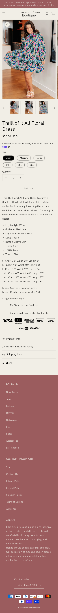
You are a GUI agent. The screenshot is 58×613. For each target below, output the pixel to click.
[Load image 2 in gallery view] (28, 107)
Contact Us (12, 474)
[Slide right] (54, 108)
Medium (24, 158)
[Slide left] (3, 108)
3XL (32, 165)
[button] (3, 13)
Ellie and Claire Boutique (32, 607)
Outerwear (11, 420)
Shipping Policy (14, 495)
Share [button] (9, 362)
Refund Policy (13, 488)
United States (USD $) (27, 585)
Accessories (12, 440)
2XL (20, 165)
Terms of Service (14, 502)
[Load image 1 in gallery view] (14, 107)
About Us (11, 509)
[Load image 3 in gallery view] (43, 107)
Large (39, 158)
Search (9, 467)
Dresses (10, 413)
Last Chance (12, 447)
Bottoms (10, 406)
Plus (8, 427)
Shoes (9, 434)
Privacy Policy (13, 481)
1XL (7, 165)
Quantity (6, 171)
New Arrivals (12, 392)
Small (8, 158)
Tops (8, 399)
